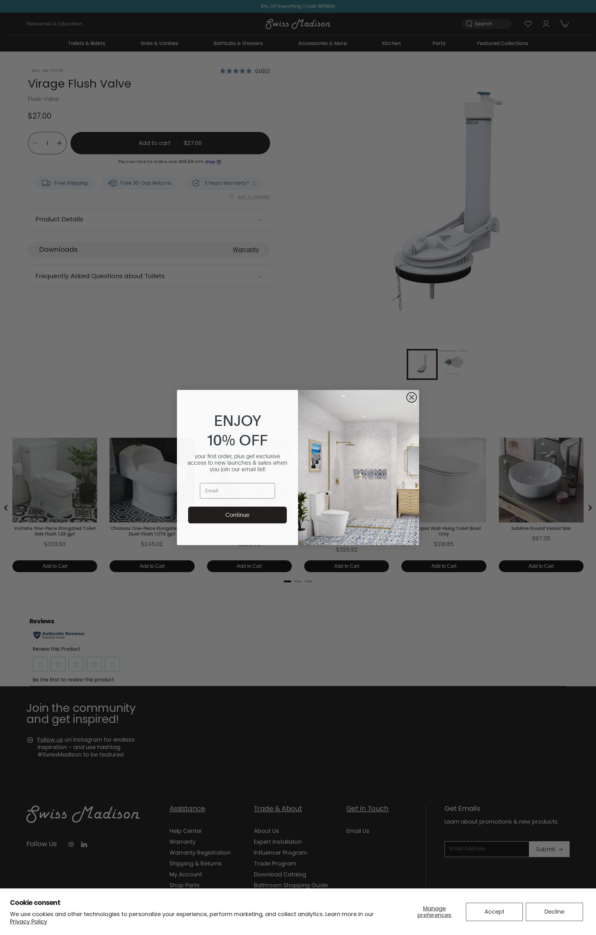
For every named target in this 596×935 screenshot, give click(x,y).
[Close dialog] (412, 397)
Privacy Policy (28, 921)
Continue (237, 515)
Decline (554, 911)
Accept (494, 911)
